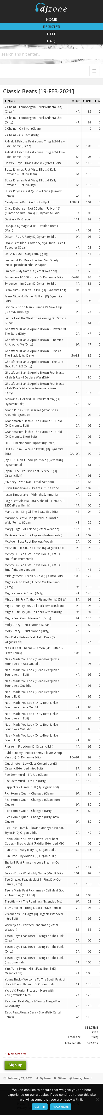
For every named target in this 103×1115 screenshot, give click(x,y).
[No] (97, 1099)
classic (87, 1078)
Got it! (39, 1107)
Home (51, 19)
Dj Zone (45, 1078)
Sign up (15, 1065)
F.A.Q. (51, 40)
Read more (61, 1107)
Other (62, 1078)
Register (51, 26)
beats (77, 1078)
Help (51, 33)
